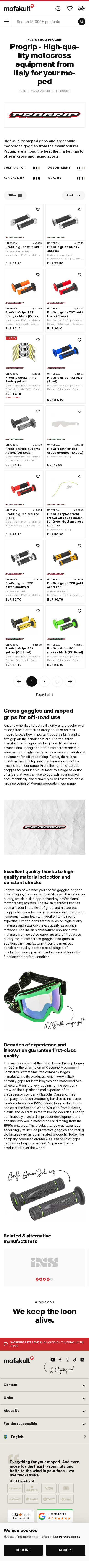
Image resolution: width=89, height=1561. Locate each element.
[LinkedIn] (82, 1360)
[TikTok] (75, 1360)
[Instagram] (67, 1360)
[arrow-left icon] (18, 681)
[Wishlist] (69, 8)
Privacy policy (69, 1536)
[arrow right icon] (70, 681)
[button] (44, 1385)
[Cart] (81, 8)
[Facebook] (60, 1360)
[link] (44, 1191)
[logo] (19, 7)
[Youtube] (53, 1360)
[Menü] (33, 1512)
